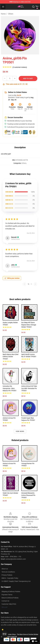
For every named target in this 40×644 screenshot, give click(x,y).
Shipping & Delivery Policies (11, 591)
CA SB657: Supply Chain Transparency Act (16, 581)
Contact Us (5, 601)
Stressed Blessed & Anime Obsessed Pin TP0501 (28, 495)
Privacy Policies (7, 575)
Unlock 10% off (4, 634)
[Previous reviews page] (25, 284)
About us (5, 569)
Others (10, 14)
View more (20, 431)
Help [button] (36, 641)
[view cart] (37, 6)
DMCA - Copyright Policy (10, 578)
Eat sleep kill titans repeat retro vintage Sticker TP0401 (28, 325)
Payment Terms (7, 595)
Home (3, 14)
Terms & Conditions (8, 572)
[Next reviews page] (35, 284)
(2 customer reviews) (19, 67)
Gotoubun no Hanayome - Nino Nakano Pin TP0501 (9, 388)
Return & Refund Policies (10, 598)
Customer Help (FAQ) (9, 604)
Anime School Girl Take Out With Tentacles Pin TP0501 (29, 388)
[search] (33, 6)
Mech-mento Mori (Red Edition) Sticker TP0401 (10, 356)
